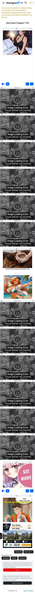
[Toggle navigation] (3, 3)
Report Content (28, 591)
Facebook (6, 558)
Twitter (14, 558)
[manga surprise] (22, 3)
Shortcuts (18, 552)
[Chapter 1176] (31, 84)
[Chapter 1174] (27, 84)
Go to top (27, 552)
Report (17, 570)
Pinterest (22, 558)
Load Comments (17, 583)
